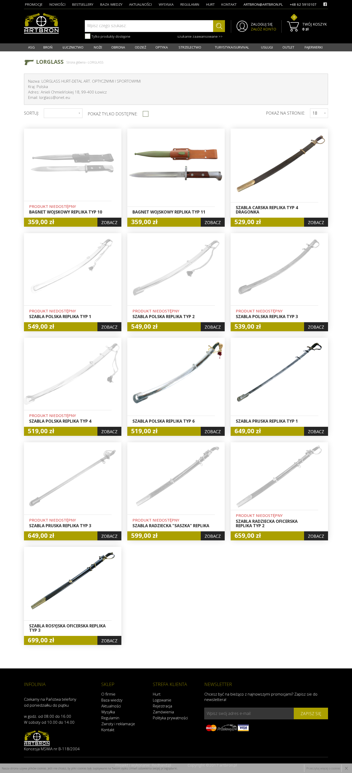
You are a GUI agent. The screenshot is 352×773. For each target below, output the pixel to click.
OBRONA (118, 47)
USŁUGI (267, 47)
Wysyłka (108, 711)
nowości (57, 4)
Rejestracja (162, 705)
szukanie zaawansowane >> (200, 36)
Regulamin (110, 717)
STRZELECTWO (190, 47)
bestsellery (82, 4)
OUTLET (288, 47)
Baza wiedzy (111, 700)
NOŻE (98, 47)
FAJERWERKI (314, 47)
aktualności (140, 4)
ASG (31, 47)
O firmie (108, 694)
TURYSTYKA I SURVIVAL (232, 47)
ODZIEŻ (140, 47)
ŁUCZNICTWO (73, 47)
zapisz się (310, 713)
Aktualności (111, 705)
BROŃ (48, 47)
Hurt (157, 694)
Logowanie (162, 700)
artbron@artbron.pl (263, 4)
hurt (210, 4)
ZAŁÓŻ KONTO (263, 29)
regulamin (189, 4)
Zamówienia (163, 711)
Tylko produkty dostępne (110, 36)
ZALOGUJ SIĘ (262, 24)
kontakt (229, 4)
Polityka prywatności (170, 717)
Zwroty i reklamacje (118, 723)
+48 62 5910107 (303, 4)
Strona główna (76, 62)
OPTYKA (161, 47)
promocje (34, 4)
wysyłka (166, 4)
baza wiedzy (111, 4)
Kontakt (107, 729)
